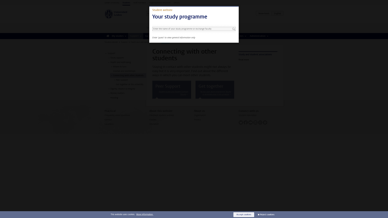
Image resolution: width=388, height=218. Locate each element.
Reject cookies (267, 214)
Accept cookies (243, 214)
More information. (144, 214)
